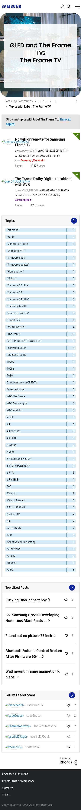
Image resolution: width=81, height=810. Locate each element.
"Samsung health (17, 306)
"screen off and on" (18, 313)
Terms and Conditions (18, 781)
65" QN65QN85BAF (18, 465)
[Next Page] (73, 221)
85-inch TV (13, 514)
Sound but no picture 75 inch (29, 635)
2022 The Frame (16, 396)
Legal (6, 795)
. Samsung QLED (16, 348)
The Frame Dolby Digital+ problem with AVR (43, 182)
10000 (10, 361)
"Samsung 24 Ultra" (18, 299)
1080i (10, 375)
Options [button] (69, 102)
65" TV (11, 472)
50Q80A (12, 445)
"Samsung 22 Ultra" (18, 285)
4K (8, 424)
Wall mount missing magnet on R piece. (32, 674)
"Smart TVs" (14, 320)
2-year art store (15, 389)
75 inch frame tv (16, 500)
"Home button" (15, 271)
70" (9, 486)
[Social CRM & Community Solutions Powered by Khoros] (68, 761)
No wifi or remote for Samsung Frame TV (40, 142)
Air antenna (13, 549)
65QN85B (12, 479)
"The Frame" (14, 334)
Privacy (7, 788)
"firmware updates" (18, 264)
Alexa (10, 569)
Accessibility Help (15, 774)
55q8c (10, 452)
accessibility (14, 528)
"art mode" (13, 230)
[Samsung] (11, 6)
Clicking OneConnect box (26, 600)
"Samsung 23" (15, 292)
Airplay (11, 556)
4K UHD (11, 438)
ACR (9, 535)
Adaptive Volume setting (21, 542)
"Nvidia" (11, 278)
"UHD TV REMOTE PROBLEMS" (24, 341)
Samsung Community (19, 101)
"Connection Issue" (18, 244)
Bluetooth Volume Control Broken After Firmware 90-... (33, 653)
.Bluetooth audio (16, 354)
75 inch (11, 493)
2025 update (14, 410)
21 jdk (10, 417)
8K (8, 521)
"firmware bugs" (16, 257)
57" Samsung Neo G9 (19, 458)
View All (40, 587)
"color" (11, 237)
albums (11, 562)
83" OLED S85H (16, 507)
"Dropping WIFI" (16, 250)
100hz (10, 368)
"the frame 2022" (16, 327)
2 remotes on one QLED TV (22, 382)
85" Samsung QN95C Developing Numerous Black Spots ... (32, 618)
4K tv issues (13, 431)
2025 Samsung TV (17, 403)
